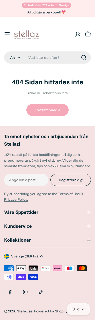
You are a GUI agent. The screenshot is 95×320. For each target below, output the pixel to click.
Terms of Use (69, 194)
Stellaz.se (24, 311)
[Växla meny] (7, 34)
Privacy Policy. (16, 199)
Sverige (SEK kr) (24, 256)
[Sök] (84, 57)
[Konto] (78, 34)
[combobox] (47, 57)
